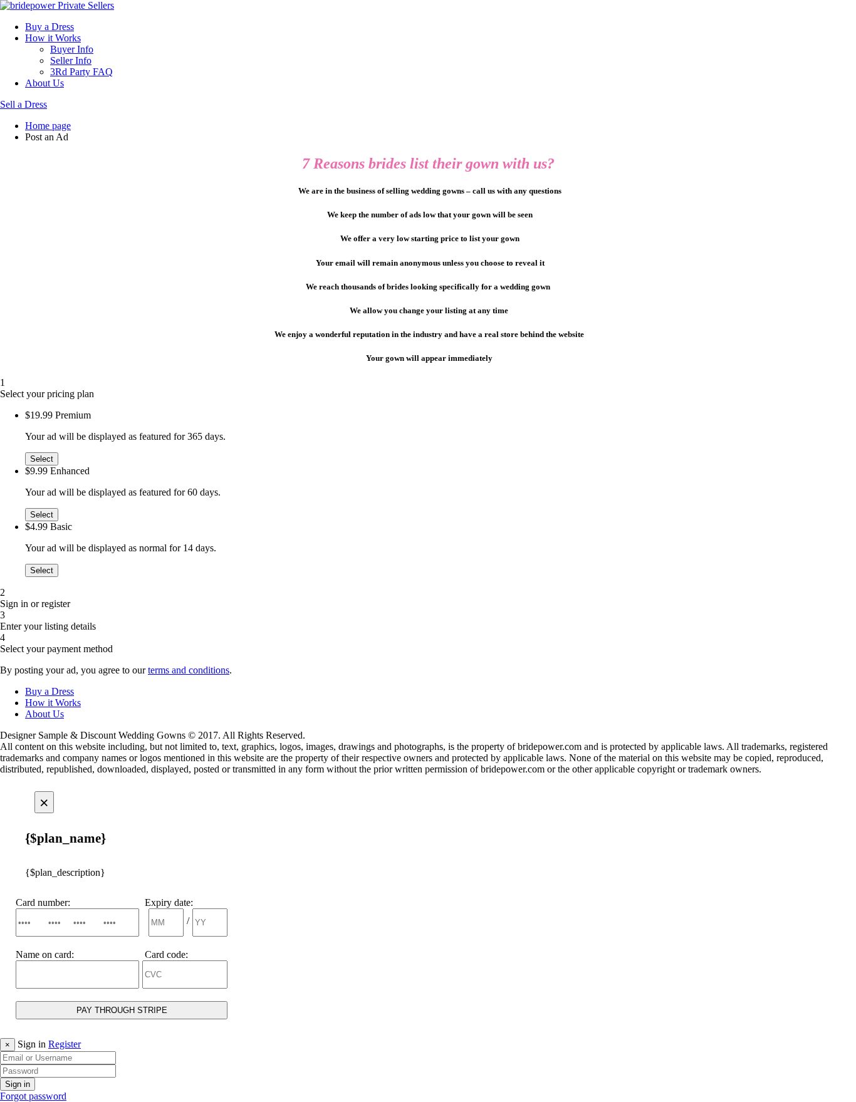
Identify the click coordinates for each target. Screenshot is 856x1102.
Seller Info (70, 60)
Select (41, 459)
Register (64, 1044)
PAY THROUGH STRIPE (121, 1010)
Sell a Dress (23, 104)
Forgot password (33, 1096)
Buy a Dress (49, 26)
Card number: (43, 902)
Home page (48, 125)
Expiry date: (169, 902)
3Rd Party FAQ (81, 71)
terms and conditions (188, 670)
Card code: (166, 954)
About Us (44, 83)
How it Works (53, 38)
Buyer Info (71, 49)
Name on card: (45, 954)
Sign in (17, 1084)
